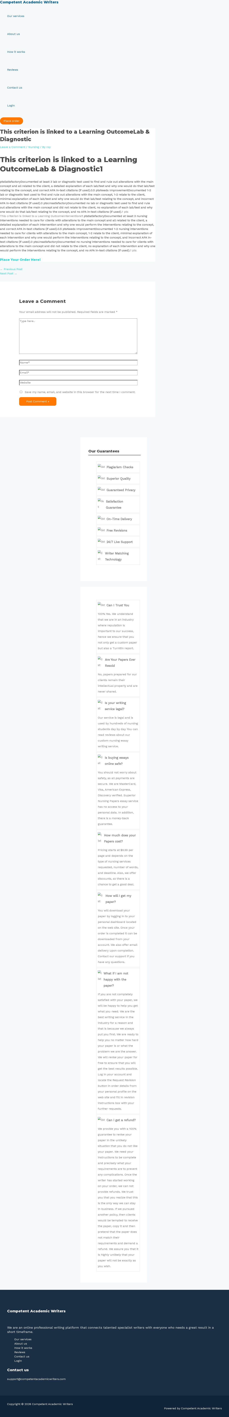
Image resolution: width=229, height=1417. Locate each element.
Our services (15, 16)
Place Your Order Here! (20, 260)
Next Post (8, 273)
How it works (16, 51)
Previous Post (11, 269)
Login (11, 105)
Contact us (14, 87)
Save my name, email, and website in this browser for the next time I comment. (80, 392)
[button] (11, 121)
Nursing (33, 147)
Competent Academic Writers (29, 2)
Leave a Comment (12, 147)
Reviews (12, 69)
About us (13, 34)
